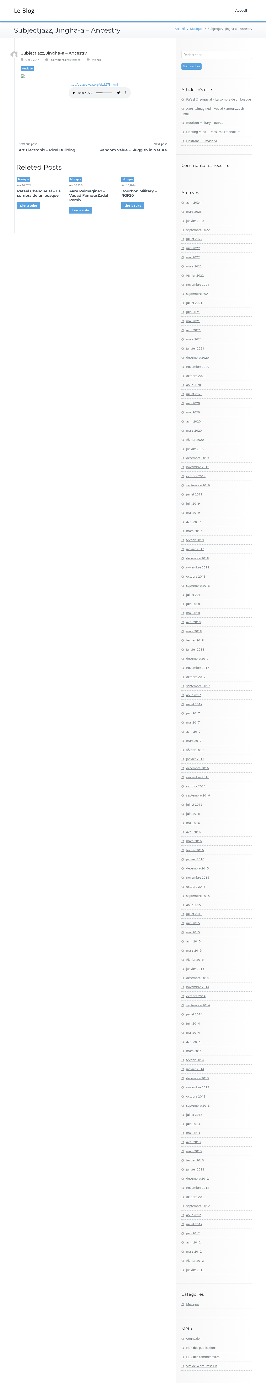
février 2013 (195, 1160)
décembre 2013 (197, 1078)
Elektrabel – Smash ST (201, 141)
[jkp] (14, 54)
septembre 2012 (198, 1206)
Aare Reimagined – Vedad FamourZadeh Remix (89, 195)
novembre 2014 (197, 987)
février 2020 (195, 439)
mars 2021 (194, 339)
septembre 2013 (198, 1105)
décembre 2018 (197, 558)
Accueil (241, 10)
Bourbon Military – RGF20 (139, 193)
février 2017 (195, 750)
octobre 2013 (196, 1096)
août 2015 (193, 905)
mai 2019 (193, 512)
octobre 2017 (196, 677)
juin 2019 (193, 503)
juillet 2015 (194, 914)
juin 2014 (193, 1023)
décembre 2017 (197, 658)
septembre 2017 (198, 686)
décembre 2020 (197, 357)
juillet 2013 (194, 1114)
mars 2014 (194, 1051)
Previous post (28, 144)
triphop (97, 60)
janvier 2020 (195, 449)
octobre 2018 (196, 576)
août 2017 (193, 695)
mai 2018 (193, 613)
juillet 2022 (194, 239)
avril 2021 (193, 330)
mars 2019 (194, 531)
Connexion (194, 1338)
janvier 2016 (195, 859)
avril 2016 (193, 832)
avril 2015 (193, 941)
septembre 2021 (198, 293)
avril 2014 (193, 1041)
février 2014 (195, 1060)
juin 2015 (193, 923)
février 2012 (195, 1260)
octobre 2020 (196, 376)
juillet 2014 (194, 1014)
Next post (160, 144)
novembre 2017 (197, 667)
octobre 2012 (196, 1197)
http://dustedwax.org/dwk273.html (93, 84)
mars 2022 (194, 266)
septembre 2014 (198, 1005)
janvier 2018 (195, 649)
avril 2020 (193, 421)
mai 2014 (193, 1032)
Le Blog (24, 10)
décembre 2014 (197, 978)
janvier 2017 (195, 759)
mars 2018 (194, 631)
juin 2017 (193, 713)
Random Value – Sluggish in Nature (133, 150)
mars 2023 (194, 211)
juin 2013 (193, 1124)
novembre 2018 (197, 567)
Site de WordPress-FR (201, 1366)
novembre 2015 (197, 877)
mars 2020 (194, 430)
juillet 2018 (194, 595)
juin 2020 (193, 403)
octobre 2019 (196, 476)
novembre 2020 (197, 366)
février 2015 (195, 959)
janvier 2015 (195, 969)
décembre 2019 (197, 458)
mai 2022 (193, 257)
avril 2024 (193, 202)
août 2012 (193, 1215)
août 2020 (193, 385)
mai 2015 (193, 932)
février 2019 (195, 540)
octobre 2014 (196, 996)
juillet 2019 (194, 494)
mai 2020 (193, 412)
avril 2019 (193, 522)
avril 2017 (193, 731)
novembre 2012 (197, 1187)
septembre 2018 (198, 585)
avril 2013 (193, 1142)
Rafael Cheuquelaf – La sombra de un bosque (39, 193)
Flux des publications (201, 1347)
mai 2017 (193, 722)
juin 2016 (193, 813)
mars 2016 (194, 841)
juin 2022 (193, 248)
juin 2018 (193, 604)
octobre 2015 (196, 886)
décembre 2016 (197, 768)
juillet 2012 (194, 1224)
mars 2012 (194, 1251)
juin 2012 (193, 1233)
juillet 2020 (194, 394)
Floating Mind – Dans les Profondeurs (213, 132)
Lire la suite (28, 206)
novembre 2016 (197, 777)
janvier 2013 (195, 1169)
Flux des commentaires (202, 1357)
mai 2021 (193, 321)
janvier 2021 (195, 348)
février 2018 (195, 640)
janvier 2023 (195, 221)
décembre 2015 (197, 868)
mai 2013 (193, 1133)
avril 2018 (193, 622)
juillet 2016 (194, 804)
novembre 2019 (197, 467)
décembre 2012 (197, 1178)
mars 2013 (194, 1151)
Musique (196, 29)
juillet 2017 (194, 704)
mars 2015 (194, 950)
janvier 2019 (195, 549)
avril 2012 (193, 1242)
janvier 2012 (195, 1270)
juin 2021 (193, 312)
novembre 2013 (197, 1087)
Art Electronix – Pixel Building (47, 150)
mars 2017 (194, 740)
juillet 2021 (194, 303)
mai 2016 (193, 823)
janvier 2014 (195, 1069)
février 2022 (195, 275)
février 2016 (195, 850)
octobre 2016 (196, 786)
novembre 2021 (197, 284)
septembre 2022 (198, 230)
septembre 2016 (198, 795)
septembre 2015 (198, 896)
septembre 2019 (198, 485)
